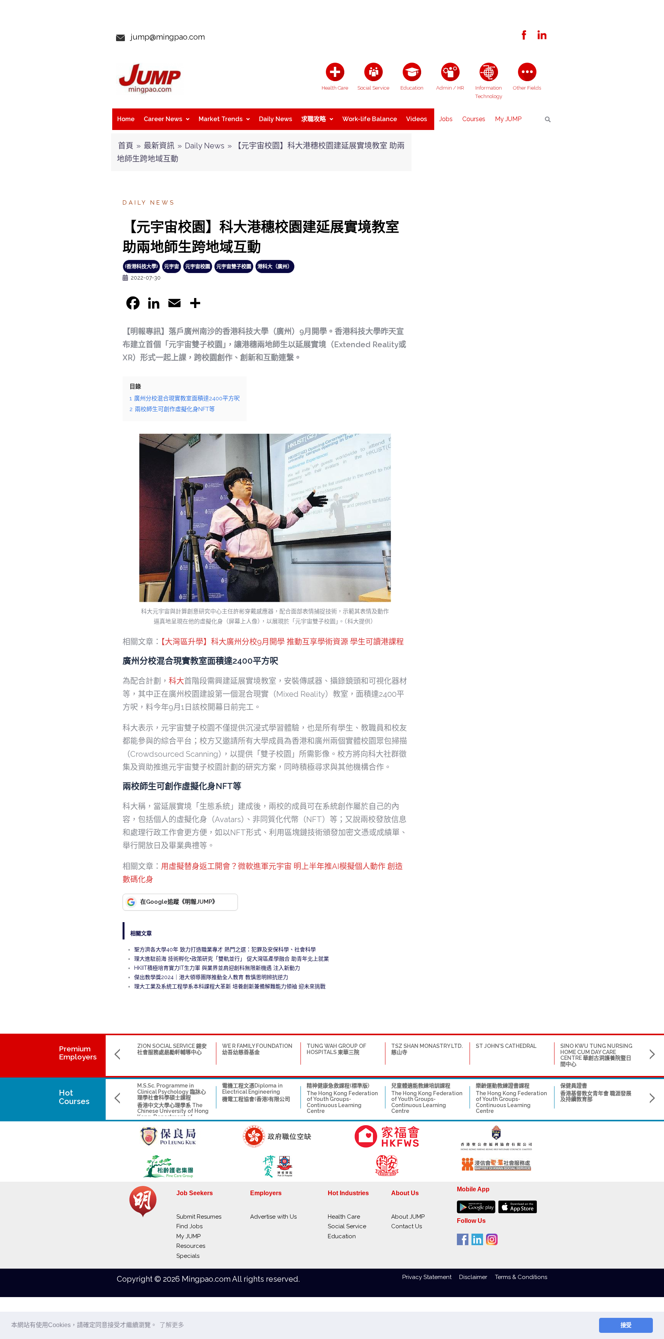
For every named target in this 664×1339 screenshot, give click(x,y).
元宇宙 (171, 266)
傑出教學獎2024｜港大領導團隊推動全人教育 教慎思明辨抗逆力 (211, 977)
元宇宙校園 (197, 266)
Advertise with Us (273, 1216)
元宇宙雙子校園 (233, 266)
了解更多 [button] (171, 1325)
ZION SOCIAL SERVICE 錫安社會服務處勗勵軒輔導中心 (172, 1049)
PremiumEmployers (78, 1052)
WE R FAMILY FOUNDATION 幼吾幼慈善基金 (257, 1049)
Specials (187, 1255)
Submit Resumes (198, 1216)
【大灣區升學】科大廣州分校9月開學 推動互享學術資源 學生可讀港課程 (282, 641)
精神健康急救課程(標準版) (338, 1086)
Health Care (344, 1216)
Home (125, 119)
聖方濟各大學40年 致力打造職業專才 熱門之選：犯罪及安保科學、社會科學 (225, 949)
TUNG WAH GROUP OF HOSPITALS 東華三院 (336, 1049)
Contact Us (406, 1226)
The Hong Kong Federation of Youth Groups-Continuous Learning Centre (342, 1102)
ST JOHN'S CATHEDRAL (506, 1046)
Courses (473, 119)
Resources (190, 1245)
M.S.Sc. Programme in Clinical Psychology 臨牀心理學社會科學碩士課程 (171, 1092)
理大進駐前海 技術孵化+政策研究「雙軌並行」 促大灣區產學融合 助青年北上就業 (231, 959)
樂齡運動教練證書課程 (503, 1086)
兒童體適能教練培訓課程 (420, 1086)
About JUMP (408, 1216)
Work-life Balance (369, 119)
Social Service (347, 1226)
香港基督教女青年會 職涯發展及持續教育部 (595, 1096)
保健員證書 (573, 1086)
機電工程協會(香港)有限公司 (256, 1099)
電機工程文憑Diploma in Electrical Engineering (252, 1088)
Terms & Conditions (521, 1277)
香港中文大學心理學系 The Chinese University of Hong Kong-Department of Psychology (173, 1114)
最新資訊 (159, 145)
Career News (163, 119)
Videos (416, 119)
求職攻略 (313, 119)
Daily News (275, 119)
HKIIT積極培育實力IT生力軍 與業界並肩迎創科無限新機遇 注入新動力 (217, 968)
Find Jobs (189, 1226)
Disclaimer (477, 1277)
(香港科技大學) (141, 266)
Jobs (446, 119)
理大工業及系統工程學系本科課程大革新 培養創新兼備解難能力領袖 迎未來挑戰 (229, 986)
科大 (176, 681)
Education (342, 1236)
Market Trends (220, 119)
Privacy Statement (430, 1277)
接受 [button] (626, 1325)
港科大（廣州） (274, 266)
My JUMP (508, 119)
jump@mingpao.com (165, 37)
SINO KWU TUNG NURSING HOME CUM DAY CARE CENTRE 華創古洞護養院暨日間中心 (596, 1055)
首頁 (125, 145)
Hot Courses (74, 1097)
